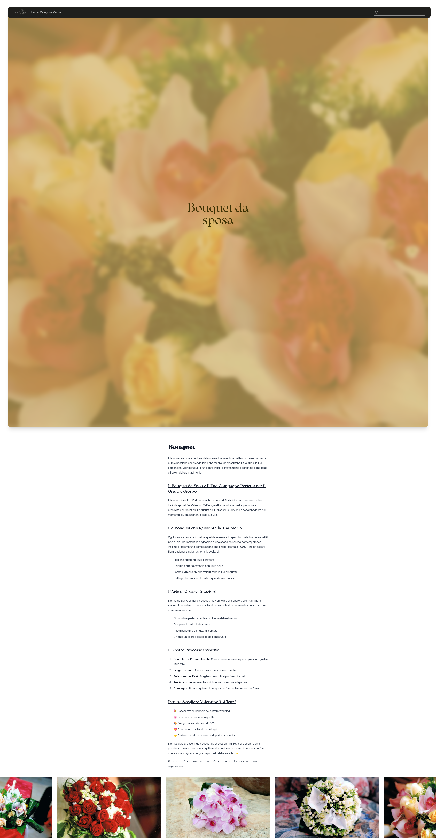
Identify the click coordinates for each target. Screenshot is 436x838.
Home (35, 12)
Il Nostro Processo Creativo (193, 649)
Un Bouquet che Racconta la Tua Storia (205, 527)
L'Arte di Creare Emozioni (192, 591)
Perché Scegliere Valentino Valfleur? (202, 701)
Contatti (58, 12)
